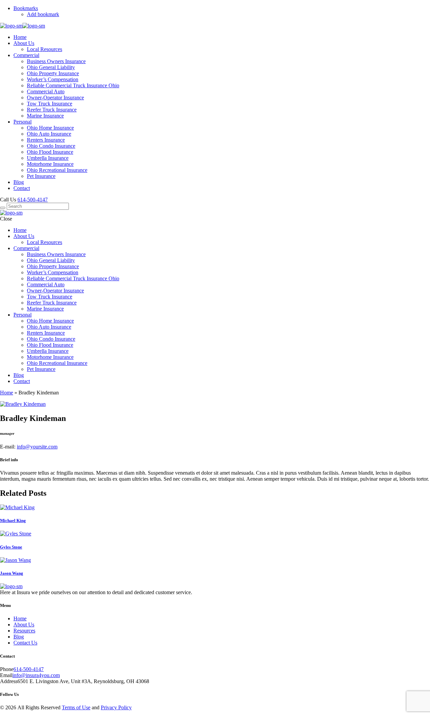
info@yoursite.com (37, 446)
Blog (18, 636)
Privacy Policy (116, 707)
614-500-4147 (32, 199)
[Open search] (2, 208)
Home (6, 392)
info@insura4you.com (36, 675)
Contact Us (25, 643)
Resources (24, 630)
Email (6, 675)
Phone (6, 669)
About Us (23, 624)
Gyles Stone (11, 547)
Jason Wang (11, 573)
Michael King (13, 520)
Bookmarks (25, 8)
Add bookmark (43, 14)
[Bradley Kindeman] (23, 404)
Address (8, 681)
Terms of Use (76, 707)
